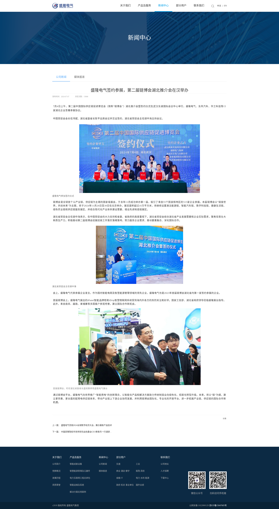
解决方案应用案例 (78, 492)
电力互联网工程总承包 (80, 478)
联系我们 (165, 457)
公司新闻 (61, 77)
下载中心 (165, 478)
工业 (138, 464)
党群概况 (56, 471)
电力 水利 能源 (142, 478)
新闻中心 (103, 457)
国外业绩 (140, 485)
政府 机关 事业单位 (125, 485)
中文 (219, 6)
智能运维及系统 (77, 485)
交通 (118, 464)
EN (225, 6)
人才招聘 (165, 471)
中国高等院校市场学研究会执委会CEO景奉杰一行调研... (86, 432)
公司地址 (165, 464)
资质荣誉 (56, 485)
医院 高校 (140, 471)
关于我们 (57, 457)
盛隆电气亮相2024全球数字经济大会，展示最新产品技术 (86, 425)
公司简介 (56, 464)
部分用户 (121, 457)
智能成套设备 (76, 464)
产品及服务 (75, 457)
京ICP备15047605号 (218, 505)
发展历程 (56, 478)
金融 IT (119, 478)
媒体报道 (79, 77)
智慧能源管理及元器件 (80, 471)
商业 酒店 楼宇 (123, 471)
